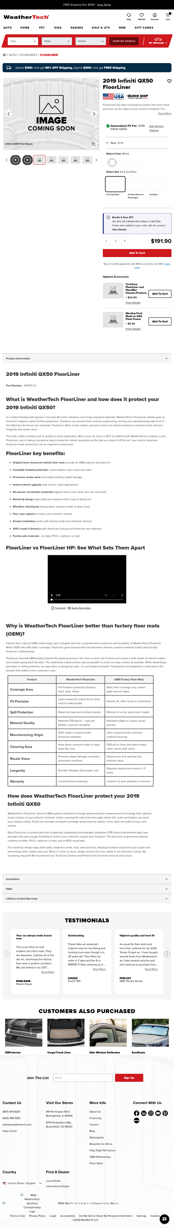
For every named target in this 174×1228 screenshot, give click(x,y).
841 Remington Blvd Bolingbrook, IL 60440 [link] (59, 1114)
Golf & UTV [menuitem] (101, 28)
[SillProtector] (23, 1032)
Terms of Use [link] (17, 1216)
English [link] (31, 1183)
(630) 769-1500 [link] (11, 1118)
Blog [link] (92, 1131)
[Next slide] (96, 160)
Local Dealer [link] (53, 1181)
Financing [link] (95, 1118)
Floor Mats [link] (28, 55)
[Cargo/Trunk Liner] (66, 1032)
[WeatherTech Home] (26, 17)
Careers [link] (94, 1125)
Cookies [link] (155, 1216)
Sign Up (129, 1078)
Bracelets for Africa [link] (101, 1144)
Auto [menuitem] (7, 28)
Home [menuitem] (24, 28)
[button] (141, 17)
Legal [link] (53, 1216)
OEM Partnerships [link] (100, 1157)
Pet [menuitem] (42, 28)
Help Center (10, 1131)
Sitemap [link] (141, 1216)
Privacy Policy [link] (37, 1216)
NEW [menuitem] (122, 28)
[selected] (112, 162)
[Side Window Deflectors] (108, 1032)
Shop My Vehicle (124, 41)
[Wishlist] (169, 81)
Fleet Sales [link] (96, 1163)
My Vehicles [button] (156, 43)
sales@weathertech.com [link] (17, 1125)
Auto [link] (13, 55)
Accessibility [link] (67, 1216)
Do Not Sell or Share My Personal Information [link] (106, 1216)
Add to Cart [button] (160, 294)
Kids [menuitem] (58, 28)
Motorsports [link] (97, 1137)
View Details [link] (133, 303)
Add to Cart (137, 253)
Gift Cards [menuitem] (144, 28)
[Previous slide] (6, 160)
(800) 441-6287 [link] (11, 1112)
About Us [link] (95, 1112)
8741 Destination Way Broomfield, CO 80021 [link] (59, 1125)
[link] (4, 55)
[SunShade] (150, 1032)
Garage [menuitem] (77, 28)
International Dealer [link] (57, 1186)
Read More (165, 113)
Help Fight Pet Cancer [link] (103, 1150)
